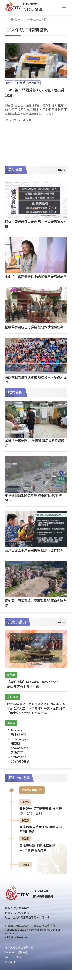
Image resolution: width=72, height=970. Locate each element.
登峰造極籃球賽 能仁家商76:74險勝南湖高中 (37, 848)
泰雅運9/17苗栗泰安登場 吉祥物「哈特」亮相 (40, 811)
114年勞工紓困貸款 (27, 83)
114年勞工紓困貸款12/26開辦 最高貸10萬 (34, 92)
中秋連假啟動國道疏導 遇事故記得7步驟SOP (33, 497)
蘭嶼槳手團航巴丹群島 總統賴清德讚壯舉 (34, 326)
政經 (9, 83)
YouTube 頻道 (13, 957)
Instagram (11, 961)
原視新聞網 (33, 9)
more (25, 864)
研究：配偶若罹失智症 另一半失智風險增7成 (35, 224)
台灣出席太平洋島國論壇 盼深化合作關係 (34, 550)
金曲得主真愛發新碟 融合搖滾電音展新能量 (36, 276)
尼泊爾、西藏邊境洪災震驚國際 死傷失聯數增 (36, 603)
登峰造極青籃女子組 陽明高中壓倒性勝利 (40, 829)
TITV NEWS (30, 4)
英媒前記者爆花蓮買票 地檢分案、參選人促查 (36, 379)
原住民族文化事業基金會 (19, 947)
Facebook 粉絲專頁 (16, 952)
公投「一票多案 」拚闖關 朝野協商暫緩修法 (34, 442)
